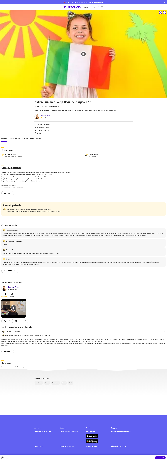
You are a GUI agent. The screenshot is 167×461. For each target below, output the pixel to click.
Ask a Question (22, 321)
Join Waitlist (160, 458)
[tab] (4, 138)
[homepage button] (73, 7)
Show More (7, 193)
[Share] (160, 12)
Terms (98, 2)
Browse (86, 7)
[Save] (164, 12)
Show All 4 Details (10, 271)
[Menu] (102, 7)
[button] (83, 332)
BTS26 (86, 2)
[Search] (99, 7)
